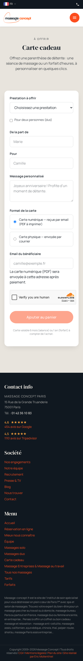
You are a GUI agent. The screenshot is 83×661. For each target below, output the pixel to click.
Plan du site (55, 653)
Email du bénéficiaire (25, 254)
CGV (21, 653)
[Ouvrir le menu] (74, 17)
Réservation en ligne (18, 529)
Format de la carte (23, 210)
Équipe (9, 541)
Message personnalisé (27, 176)
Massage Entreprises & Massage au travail (34, 566)
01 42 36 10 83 (22, 413)
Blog (7, 487)
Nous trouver (13, 493)
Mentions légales (35, 653)
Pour (13, 154)
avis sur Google (18, 427)
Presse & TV (12, 480)
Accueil (9, 523)
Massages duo (14, 554)
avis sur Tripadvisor (20, 438)
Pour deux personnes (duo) (33, 120)
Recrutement (13, 474)
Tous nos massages (18, 572)
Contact (10, 499)
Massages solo (14, 547)
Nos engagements (17, 462)
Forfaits (9, 584)
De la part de (19, 132)
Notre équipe (13, 468)
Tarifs (8, 578)
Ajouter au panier (42, 317)
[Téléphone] (77, 4)
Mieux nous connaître (19, 535)
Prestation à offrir (23, 98)
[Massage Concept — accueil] (17, 17)
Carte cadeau (14, 560)
